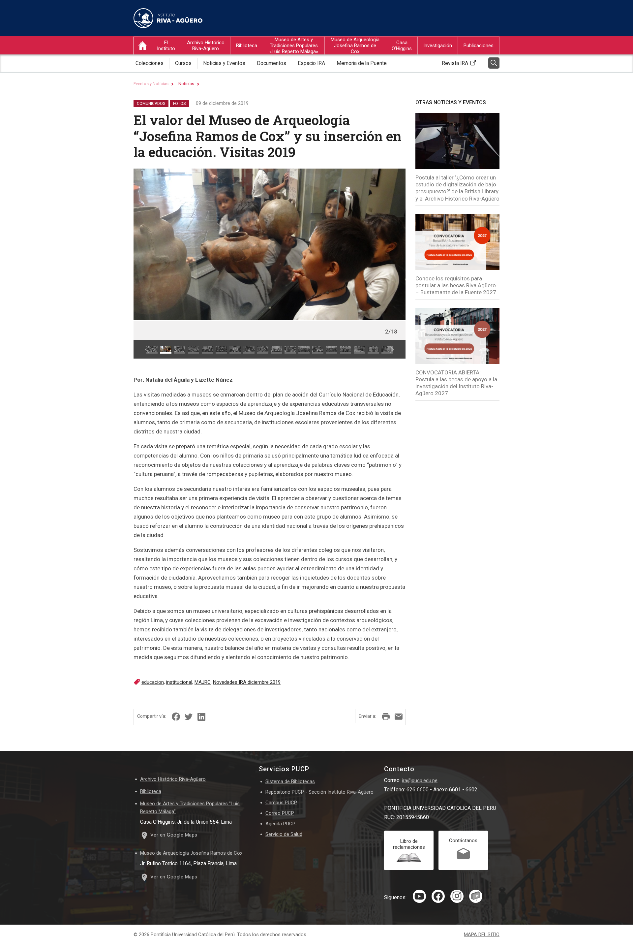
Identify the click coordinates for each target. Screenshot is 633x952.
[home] (142, 45)
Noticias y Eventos (224, 63)
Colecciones (150, 63)
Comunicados (151, 103)
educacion (152, 682)
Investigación (437, 45)
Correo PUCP (279, 813)
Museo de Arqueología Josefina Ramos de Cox (355, 45)
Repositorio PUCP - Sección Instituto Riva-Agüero (319, 792)
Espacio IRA (311, 63)
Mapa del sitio (481, 934)
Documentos (271, 63)
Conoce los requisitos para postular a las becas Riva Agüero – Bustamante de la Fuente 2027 (455, 285)
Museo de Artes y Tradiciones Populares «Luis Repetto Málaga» (293, 45)
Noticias (186, 83)
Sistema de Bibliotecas (290, 781)
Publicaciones (479, 45)
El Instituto (166, 45)
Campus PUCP (281, 803)
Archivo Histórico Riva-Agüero (206, 45)
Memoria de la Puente (362, 63)
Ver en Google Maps (173, 835)
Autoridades (169, 75)
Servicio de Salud (283, 834)
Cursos (193, 75)
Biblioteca (246, 45)
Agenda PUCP (280, 824)
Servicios (400, 75)
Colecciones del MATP (291, 75)
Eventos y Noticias (151, 83)
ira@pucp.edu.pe (419, 780)
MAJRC (203, 682)
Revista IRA (455, 63)
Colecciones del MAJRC (355, 75)
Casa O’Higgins (402, 45)
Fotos (179, 103)
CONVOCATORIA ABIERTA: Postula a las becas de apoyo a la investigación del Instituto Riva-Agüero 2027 (456, 383)
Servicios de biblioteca (259, 75)
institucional (179, 682)
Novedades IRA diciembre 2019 (247, 682)
